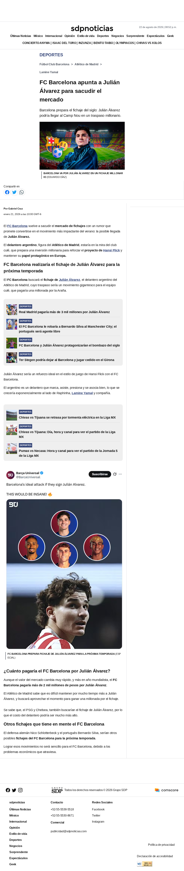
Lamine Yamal (49, 72)
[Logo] (92, 28)
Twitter (96, 815)
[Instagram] (20, 790)
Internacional (53, 35)
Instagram (98, 821)
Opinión (70, 35)
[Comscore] (166, 789)
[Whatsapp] (21, 191)
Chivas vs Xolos (149, 42)
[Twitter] (14, 191)
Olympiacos (125, 42)
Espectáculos (156, 35)
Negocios (117, 35)
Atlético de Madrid (86, 64)
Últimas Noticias (20, 35)
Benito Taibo (103, 42)
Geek (170, 35)
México (38, 35)
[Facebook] (7, 191)
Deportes (103, 35)
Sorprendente (135, 35)
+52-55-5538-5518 (62, 809)
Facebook (98, 809)
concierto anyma (36, 42)
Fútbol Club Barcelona (54, 64)
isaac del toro (64, 42)
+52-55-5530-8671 (62, 815)
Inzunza (85, 42)
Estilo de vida (85, 35)
